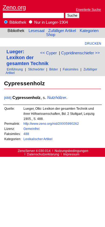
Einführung (15, 69)
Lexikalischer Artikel (37, 139)
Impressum (71, 154)
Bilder (53, 69)
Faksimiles (70, 69)
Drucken (93, 43)
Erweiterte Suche (88, 9)
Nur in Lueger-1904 (50, 22)
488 (26, 134)
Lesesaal (36, 31)
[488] (7, 98)
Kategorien (89, 31)
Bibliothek (17, 22)
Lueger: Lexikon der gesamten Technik (27, 57)
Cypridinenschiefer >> (80, 53)
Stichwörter (36, 69)
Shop (50, 35)
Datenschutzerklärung (43, 154)
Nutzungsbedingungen (71, 150)
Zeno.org (14, 7)
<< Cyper (48, 53)
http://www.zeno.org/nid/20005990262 (51, 123)
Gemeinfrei (31, 128)
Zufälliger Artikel (62, 31)
